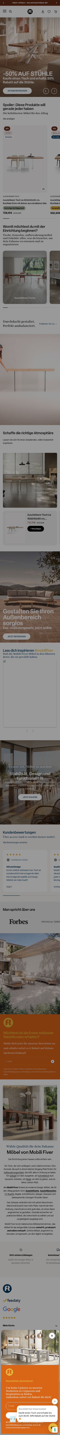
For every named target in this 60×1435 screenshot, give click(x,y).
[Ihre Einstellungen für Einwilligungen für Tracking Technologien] (55, 1430)
